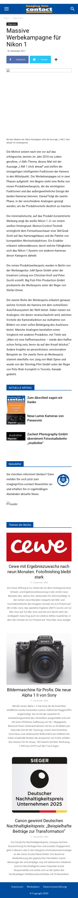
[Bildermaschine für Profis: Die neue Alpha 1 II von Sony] (39, 656)
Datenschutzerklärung (55, 886)
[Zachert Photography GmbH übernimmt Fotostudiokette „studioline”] (15, 436)
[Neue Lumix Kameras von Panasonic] (15, 419)
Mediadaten (33, 886)
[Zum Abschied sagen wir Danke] (15, 408)
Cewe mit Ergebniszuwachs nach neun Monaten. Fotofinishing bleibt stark (39, 571)
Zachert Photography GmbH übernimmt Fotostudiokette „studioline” (47, 438)
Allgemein (17, 18)
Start (6, 18)
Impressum (17, 886)
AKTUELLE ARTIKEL (20, 387)
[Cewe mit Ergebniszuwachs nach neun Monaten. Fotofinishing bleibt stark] (39, 547)
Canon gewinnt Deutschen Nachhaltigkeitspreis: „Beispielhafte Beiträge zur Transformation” (39, 826)
